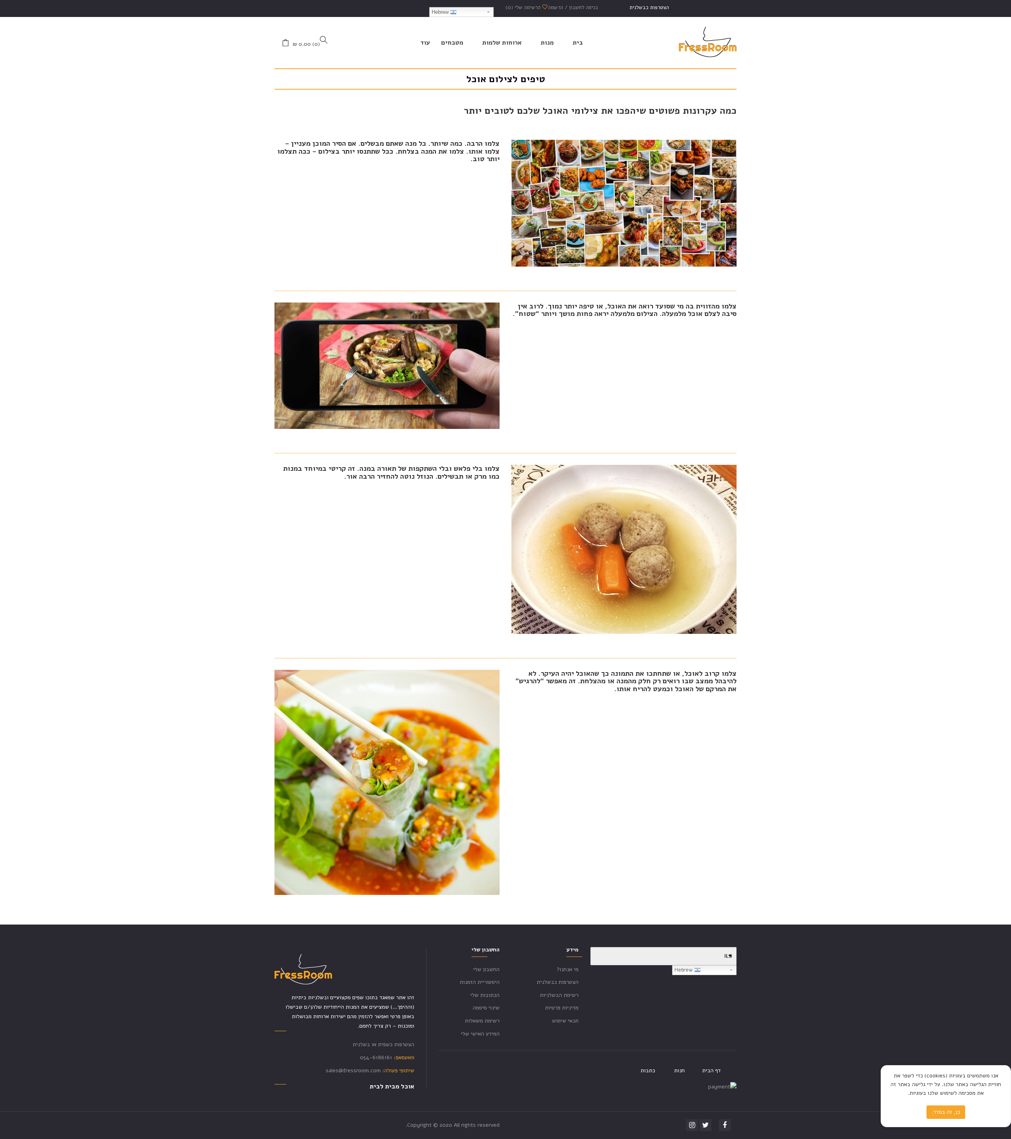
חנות (679, 1070)
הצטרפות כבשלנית (649, 7)
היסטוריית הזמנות (480, 982)
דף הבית (711, 1070)
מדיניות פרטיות (562, 1007)
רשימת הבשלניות (559, 995)
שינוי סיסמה (486, 1007)
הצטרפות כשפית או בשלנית (383, 1044)
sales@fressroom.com (353, 1070)
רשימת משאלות (482, 1020)
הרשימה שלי (524, 7)
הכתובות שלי (485, 995)
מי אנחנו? (568, 969)
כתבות (648, 1070)
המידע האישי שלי (480, 1034)
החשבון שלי (486, 969)
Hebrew (441, 12)
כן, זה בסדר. (946, 1112)
